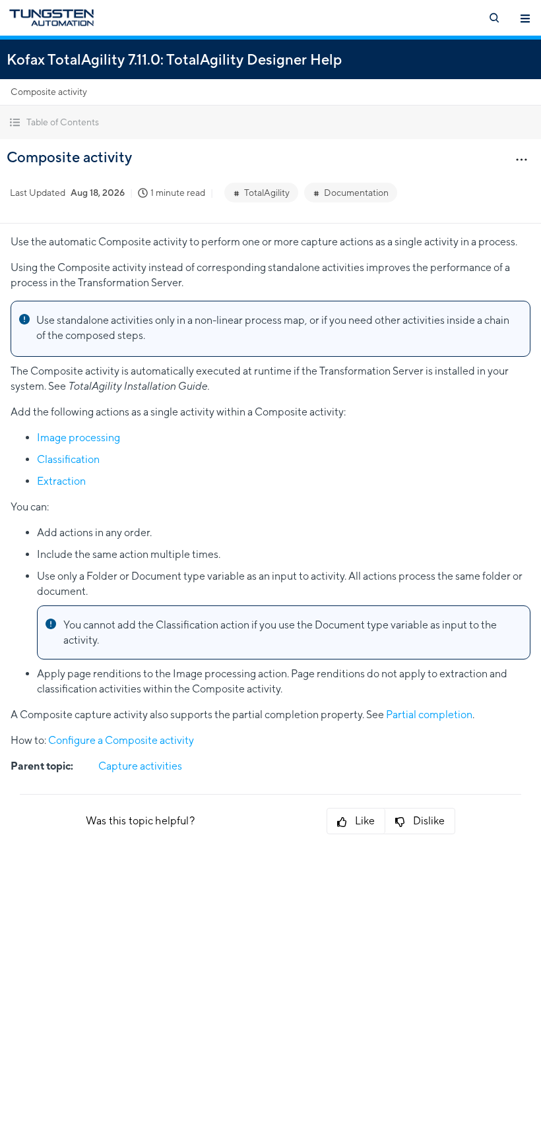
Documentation (356, 192)
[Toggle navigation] (525, 17)
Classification (68, 459)
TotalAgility (267, 192)
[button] (270, 122)
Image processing (78, 437)
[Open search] (493, 17)
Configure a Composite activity (121, 740)
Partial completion (429, 714)
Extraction (61, 481)
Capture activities (140, 766)
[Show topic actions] (521, 159)
